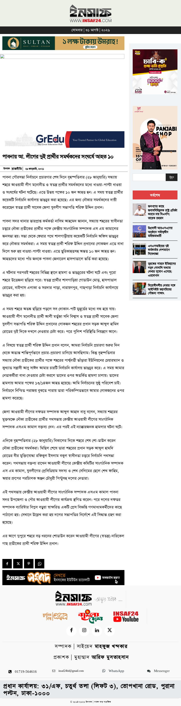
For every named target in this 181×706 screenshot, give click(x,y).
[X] (18, 563)
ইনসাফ (7, 168)
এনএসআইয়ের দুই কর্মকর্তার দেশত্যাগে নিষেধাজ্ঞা (159, 250)
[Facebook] (7, 563)
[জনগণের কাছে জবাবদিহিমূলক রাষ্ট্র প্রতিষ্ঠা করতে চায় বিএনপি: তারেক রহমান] (139, 209)
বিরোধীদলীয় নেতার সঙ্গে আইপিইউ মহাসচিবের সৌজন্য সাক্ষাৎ (161, 289)
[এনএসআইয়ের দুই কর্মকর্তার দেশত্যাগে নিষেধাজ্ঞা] (139, 249)
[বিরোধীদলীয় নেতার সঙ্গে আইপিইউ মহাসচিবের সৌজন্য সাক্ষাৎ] (139, 289)
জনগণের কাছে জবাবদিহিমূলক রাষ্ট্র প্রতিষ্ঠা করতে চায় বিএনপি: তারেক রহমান (162, 212)
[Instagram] (84, 631)
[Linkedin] (97, 631)
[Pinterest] (28, 563)
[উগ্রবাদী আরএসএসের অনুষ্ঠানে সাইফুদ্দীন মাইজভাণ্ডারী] (139, 231)
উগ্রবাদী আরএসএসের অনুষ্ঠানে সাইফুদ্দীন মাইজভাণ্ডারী (160, 232)
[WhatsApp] (39, 563)
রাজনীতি (17, 169)
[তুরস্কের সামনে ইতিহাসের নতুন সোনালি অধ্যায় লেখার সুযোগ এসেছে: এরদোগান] (139, 267)
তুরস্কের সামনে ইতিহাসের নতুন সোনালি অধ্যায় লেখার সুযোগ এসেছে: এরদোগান (162, 270)
